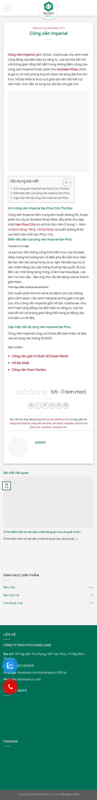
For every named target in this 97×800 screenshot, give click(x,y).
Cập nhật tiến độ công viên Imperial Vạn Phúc (40, 198)
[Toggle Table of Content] (65, 182)
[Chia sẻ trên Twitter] (45, 405)
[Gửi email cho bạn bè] (52, 405)
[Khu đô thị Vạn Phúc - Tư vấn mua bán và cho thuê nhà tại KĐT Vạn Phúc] (48, 11)
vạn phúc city (59, 427)
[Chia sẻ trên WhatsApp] (31, 405)
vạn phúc (46, 427)
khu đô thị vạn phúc (63, 423)
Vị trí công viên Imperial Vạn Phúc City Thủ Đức (41, 188)
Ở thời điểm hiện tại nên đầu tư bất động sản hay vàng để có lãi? (42, 532)
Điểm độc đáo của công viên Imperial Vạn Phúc (41, 193)
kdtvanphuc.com (29, 679)
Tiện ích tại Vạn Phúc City (48, 28)
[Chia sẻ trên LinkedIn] (66, 405)
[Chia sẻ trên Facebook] (38, 405)
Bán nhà (9, 587)
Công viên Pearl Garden (29, 370)
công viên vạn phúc (41, 423)
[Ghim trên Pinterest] (59, 405)
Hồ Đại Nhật (45, 229)
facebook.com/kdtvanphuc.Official (42, 672)
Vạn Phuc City (25, 224)
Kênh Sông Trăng (23, 229)
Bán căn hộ (11, 595)
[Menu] (7, 8)
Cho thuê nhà (13, 603)
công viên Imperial (20, 423)
